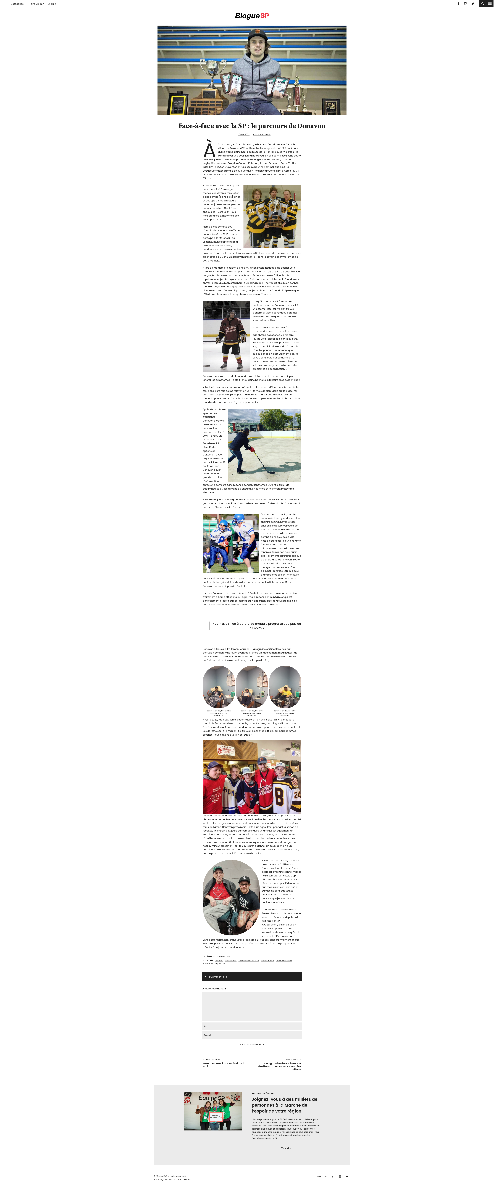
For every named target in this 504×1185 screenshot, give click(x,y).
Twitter (472, 3)
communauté (267, 960)
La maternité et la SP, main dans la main (224, 1063)
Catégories (17, 4)
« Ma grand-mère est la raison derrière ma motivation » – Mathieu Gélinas (278, 1064)
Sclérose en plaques (212, 963)
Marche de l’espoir (284, 960)
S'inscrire (286, 1148)
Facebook (458, 3)
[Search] (482, 3)
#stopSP (219, 960)
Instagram (465, 3)
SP (224, 963)
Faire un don (37, 4)
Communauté (223, 956)
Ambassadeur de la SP (248, 960)
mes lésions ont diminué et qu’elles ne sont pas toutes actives (280, 890)
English (52, 4)
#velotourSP (231, 960)
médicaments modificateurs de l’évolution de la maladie (244, 604)
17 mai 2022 (244, 134)
